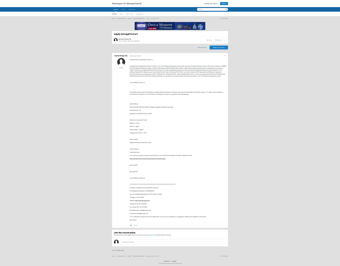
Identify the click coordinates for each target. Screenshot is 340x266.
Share (210, 40)
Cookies (174, 261)
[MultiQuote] (131, 225)
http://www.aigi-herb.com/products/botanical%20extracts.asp (147, 158)
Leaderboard (139, 14)
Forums (114, 14)
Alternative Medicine (134, 41)
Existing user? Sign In (211, 3)
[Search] (226, 9)
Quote (135, 225)
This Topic (219, 9)
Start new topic (202, 47)
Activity (123, 9)
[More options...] (225, 56)
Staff (121, 14)
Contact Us (167, 261)
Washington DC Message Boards (126, 3)
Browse (116, 9)
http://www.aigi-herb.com (142, 200)
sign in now (152, 235)
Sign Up (224, 3)
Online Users (129, 14)
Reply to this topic (218, 47)
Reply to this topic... (129, 242)
